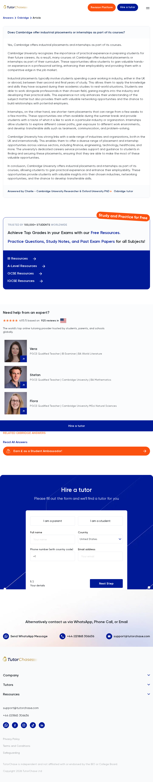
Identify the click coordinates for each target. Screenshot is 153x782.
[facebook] (15, 725)
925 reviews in (50, 320)
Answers (8, 17)
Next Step (106, 583)
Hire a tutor (127, 7)
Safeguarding (11, 752)
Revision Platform (102, 7)
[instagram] (24, 725)
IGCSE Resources (21, 281)
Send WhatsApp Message (29, 636)
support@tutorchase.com (132, 636)
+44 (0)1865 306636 (80, 636)
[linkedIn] (42, 725)
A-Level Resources (22, 266)
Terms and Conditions (16, 745)
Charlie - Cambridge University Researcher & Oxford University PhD (67, 191)
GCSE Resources (20, 273)
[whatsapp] (6, 725)
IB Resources (17, 258)
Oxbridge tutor (123, 191)
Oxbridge (23, 17)
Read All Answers (15, 442)
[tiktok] (33, 725)
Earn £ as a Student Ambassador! (37, 451)
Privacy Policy (11, 738)
